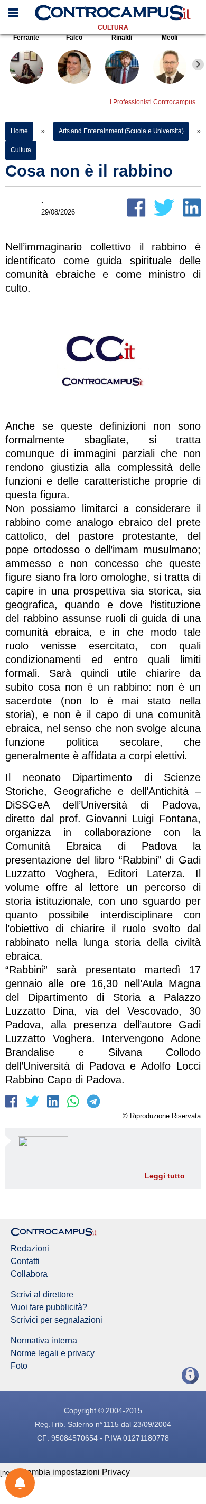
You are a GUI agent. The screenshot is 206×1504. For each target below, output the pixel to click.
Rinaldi (121, 37)
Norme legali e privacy (53, 1353)
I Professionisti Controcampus (152, 102)
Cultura (113, 27)
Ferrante (26, 37)
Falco (74, 37)
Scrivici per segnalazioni (56, 1320)
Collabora (29, 1274)
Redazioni (30, 1249)
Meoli (169, 37)
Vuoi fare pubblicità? (49, 1307)
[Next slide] (198, 64)
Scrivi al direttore (42, 1295)
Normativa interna (44, 1340)
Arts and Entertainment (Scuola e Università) (121, 131)
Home (19, 131)
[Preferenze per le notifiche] (20, 1483)
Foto (19, 1366)
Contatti (25, 1261)
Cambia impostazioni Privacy (75, 1472)
